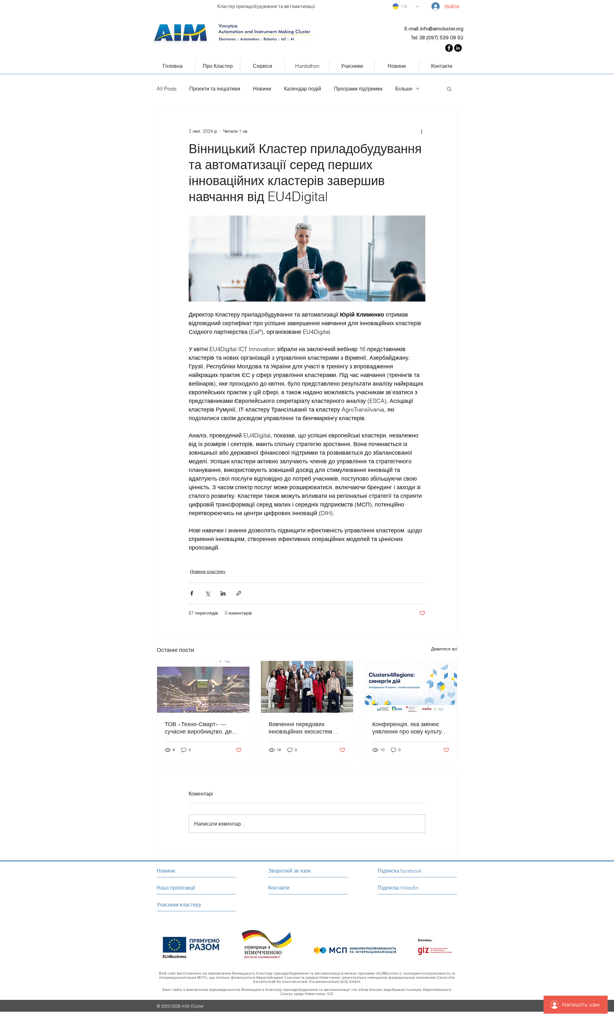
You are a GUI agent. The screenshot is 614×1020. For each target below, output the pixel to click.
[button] (449, 88)
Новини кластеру (207, 571)
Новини (262, 88)
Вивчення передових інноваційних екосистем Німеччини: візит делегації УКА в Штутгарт (303, 727)
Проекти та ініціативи (214, 88)
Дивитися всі (444, 649)
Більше (404, 88)
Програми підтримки (358, 88)
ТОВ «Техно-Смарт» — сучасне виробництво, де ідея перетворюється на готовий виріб (198, 727)
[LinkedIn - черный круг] (458, 48)
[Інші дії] (421, 131)
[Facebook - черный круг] (449, 48)
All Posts (167, 88)
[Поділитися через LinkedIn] (223, 593)
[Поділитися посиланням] (239, 593)
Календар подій (302, 88)
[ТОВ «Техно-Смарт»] (203, 687)
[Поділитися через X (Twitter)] (207, 593)
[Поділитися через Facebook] (192, 593)
